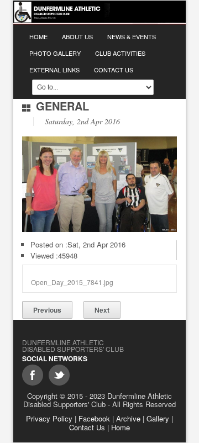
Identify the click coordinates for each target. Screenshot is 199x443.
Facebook (94, 418)
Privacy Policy (49, 418)
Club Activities (120, 53)
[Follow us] (59, 375)
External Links (54, 69)
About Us (77, 36)
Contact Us (113, 69)
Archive (128, 418)
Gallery (157, 418)
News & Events (131, 36)
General (62, 106)
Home (38, 36)
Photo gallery (55, 53)
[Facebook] (32, 375)
